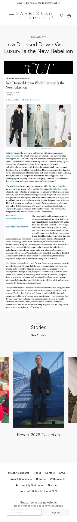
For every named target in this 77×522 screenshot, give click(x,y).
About (37, 472)
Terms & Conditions (20, 479)
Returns (41, 479)
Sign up (56, 512)
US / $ (51, 16)
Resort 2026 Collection (38, 434)
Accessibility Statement (29, 485)
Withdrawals (57, 479)
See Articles (38, 335)
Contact (50, 472)
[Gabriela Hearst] (32, 15)
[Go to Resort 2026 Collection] (38, 390)
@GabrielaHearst (18, 472)
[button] (5, 388)
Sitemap (53, 485)
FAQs (62, 472)
